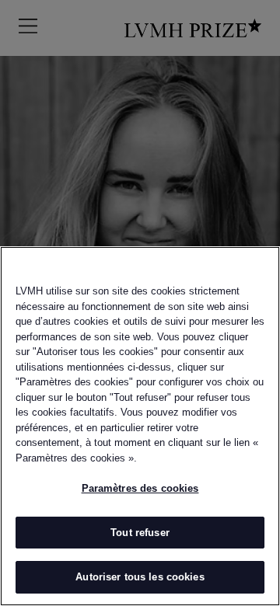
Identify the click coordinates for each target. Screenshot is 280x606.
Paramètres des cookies (140, 488)
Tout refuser (140, 532)
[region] (140, 426)
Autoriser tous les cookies (139, 577)
